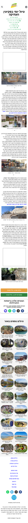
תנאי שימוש (14, 470)
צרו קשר (14, 484)
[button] (26, 7)
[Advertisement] (14, 61)
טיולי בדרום (14, 466)
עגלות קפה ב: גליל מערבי (14, 290)
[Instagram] (18, 310)
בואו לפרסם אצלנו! (14, 478)
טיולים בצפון (14, 458)
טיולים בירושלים (14, 463)
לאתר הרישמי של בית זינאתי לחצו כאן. (17, 204)
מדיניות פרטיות (14, 473)
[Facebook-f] (22, 310)
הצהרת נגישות (14, 476)
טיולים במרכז (14, 460)
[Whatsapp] (9, 310)
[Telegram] (14, 310)
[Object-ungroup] (5, 310)
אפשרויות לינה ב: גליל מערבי (14, 295)
